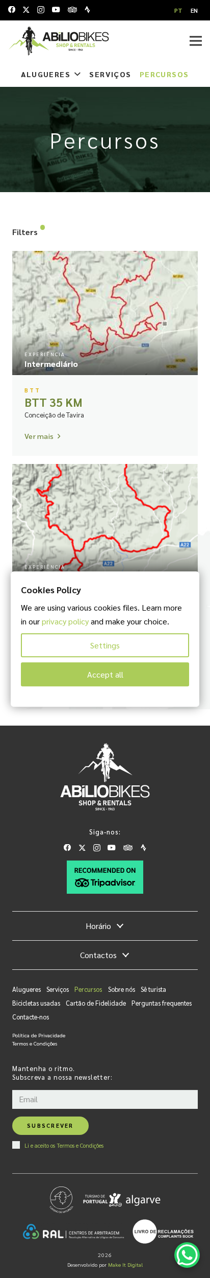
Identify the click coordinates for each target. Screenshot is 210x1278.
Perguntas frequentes (162, 1002)
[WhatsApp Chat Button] (187, 1255)
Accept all (105, 674)
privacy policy (65, 621)
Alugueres (26, 989)
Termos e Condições (34, 1043)
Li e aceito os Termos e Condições (63, 1145)
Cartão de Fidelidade (96, 1002)
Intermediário (51, 363)
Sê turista (153, 989)
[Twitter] (26, 10)
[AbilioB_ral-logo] (73, 1231)
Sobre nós (121, 989)
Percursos (88, 989)
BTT (32, 390)
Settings (105, 645)
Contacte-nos (30, 1016)
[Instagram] (40, 10)
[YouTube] (56, 9)
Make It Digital (125, 1264)
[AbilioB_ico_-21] (58, 41)
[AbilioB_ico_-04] (105, 877)
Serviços (57, 989)
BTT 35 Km (53, 401)
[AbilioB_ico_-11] (163, 1231)
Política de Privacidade (38, 1035)
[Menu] (195, 41)
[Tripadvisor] (72, 9)
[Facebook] (11, 9)
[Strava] (87, 9)
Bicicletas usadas (36, 1002)
